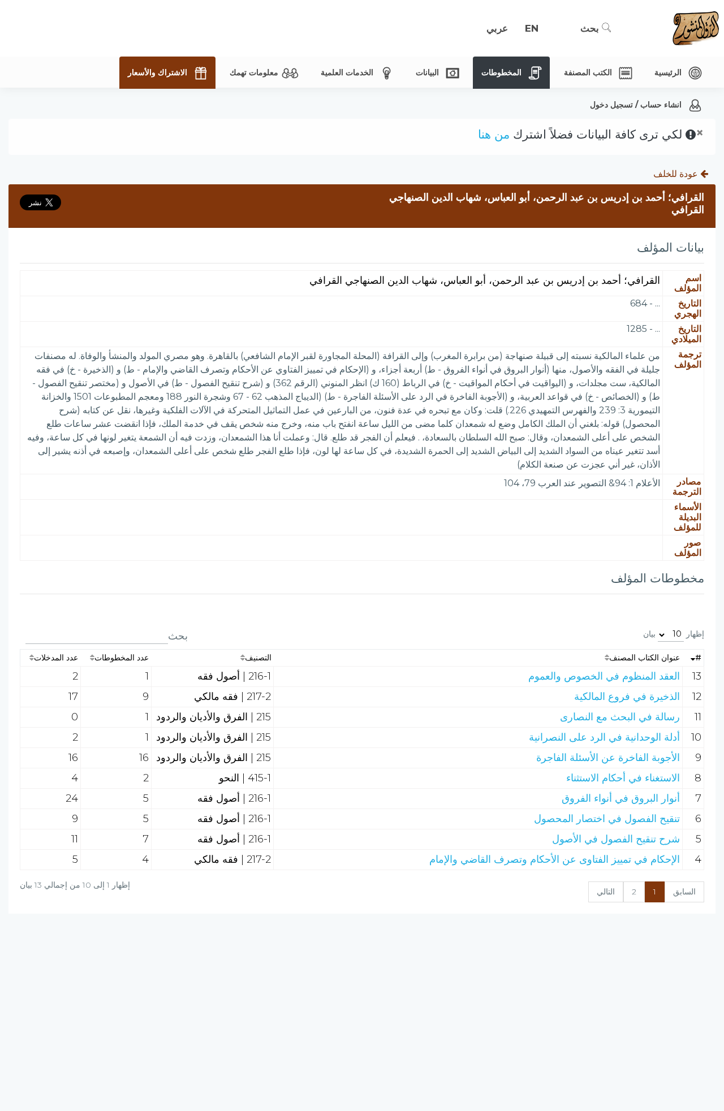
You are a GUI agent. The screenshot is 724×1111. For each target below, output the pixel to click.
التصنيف (258, 657)
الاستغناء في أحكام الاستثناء (623, 778)
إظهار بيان (673, 634)
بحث (591, 28)
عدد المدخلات (56, 657)
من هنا (494, 134)
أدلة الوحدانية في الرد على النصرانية (604, 737)
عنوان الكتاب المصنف (644, 657)
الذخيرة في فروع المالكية (627, 696)
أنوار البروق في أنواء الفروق (621, 798)
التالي (606, 892)
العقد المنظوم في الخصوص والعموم (604, 676)
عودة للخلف (676, 173)
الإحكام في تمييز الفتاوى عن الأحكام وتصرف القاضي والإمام (554, 859)
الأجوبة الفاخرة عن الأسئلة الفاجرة (608, 757)
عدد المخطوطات (121, 657)
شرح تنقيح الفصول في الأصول (616, 839)
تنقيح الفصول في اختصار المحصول (607, 818)
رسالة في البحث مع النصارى (620, 717)
